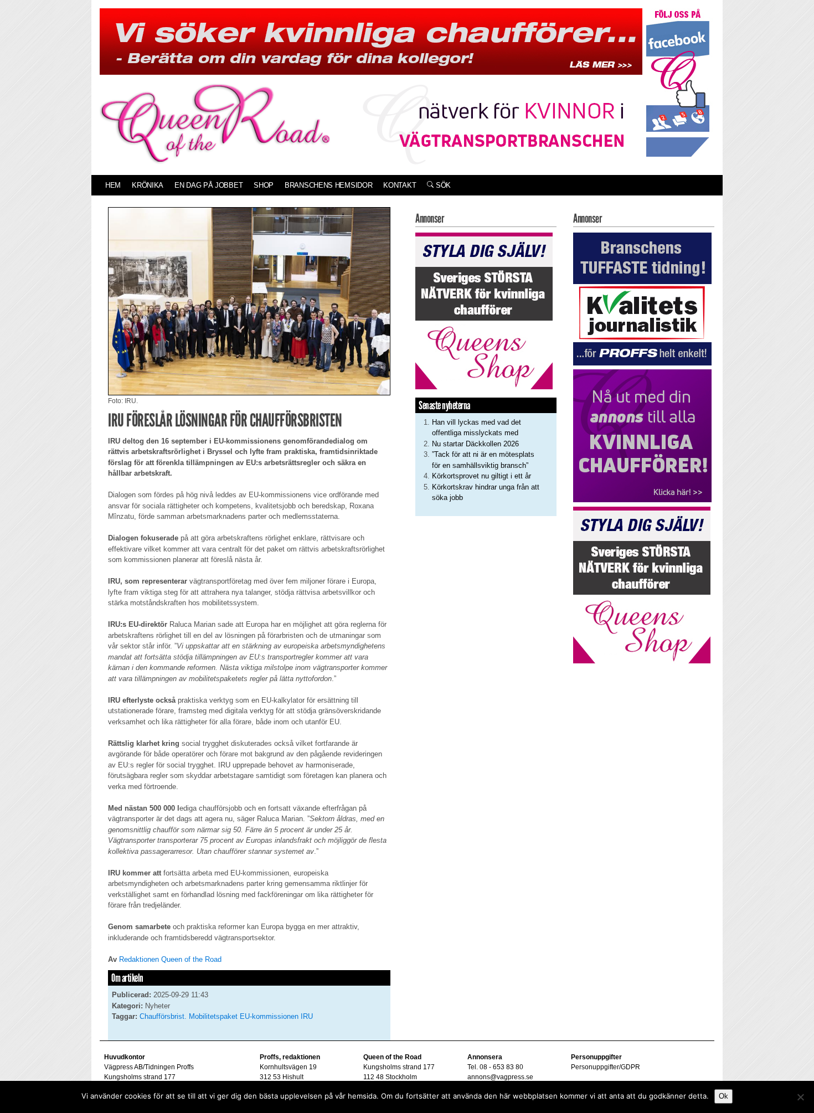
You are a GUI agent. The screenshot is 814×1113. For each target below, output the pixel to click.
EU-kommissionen (269, 1016)
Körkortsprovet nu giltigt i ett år (481, 476)
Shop (264, 185)
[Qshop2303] (484, 310)
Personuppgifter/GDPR (605, 1067)
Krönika (147, 185)
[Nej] (800, 1096)
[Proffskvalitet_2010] (642, 298)
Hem (113, 185)
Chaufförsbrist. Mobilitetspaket (189, 1016)
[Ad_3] (642, 435)
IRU (307, 1016)
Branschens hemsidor (328, 185)
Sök (442, 185)
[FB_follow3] (677, 82)
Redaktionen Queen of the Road (170, 959)
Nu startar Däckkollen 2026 (475, 444)
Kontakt (399, 185)
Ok (723, 1096)
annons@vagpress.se (500, 1077)
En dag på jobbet (208, 185)
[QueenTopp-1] (371, 41)
